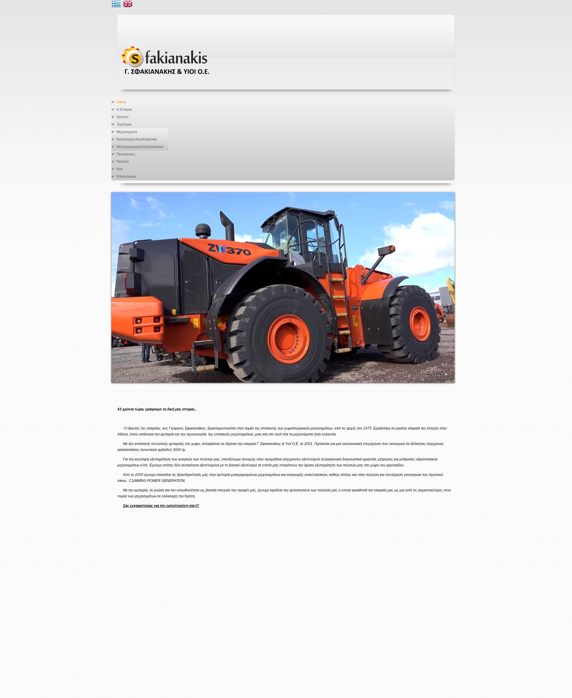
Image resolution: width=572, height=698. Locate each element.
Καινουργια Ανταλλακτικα (136, 139)
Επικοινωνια (126, 176)
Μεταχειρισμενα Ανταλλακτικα (139, 147)
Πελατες (122, 162)
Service (122, 117)
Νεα (119, 169)
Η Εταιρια (124, 109)
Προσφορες (125, 154)
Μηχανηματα (126, 132)
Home (121, 102)
